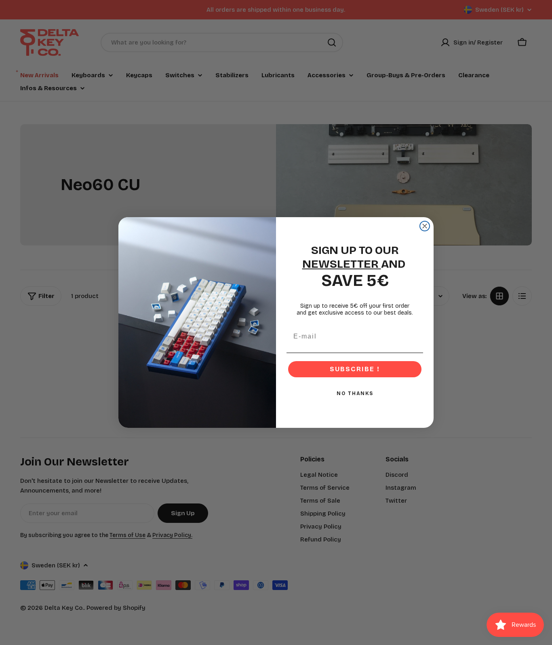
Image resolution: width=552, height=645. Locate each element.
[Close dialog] (425, 226)
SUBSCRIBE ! (355, 369)
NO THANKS (355, 393)
